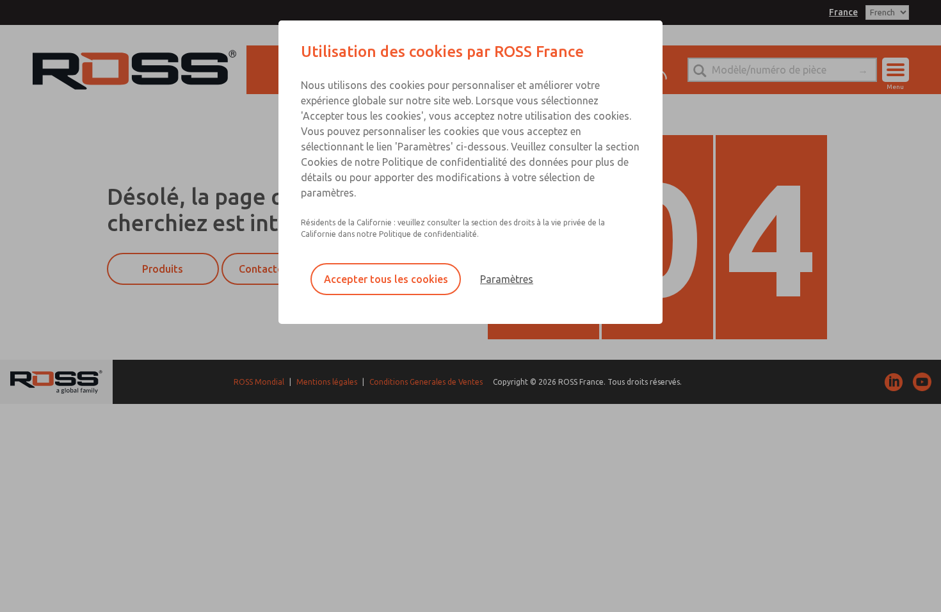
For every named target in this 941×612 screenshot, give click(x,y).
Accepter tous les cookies (386, 279)
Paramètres (506, 279)
